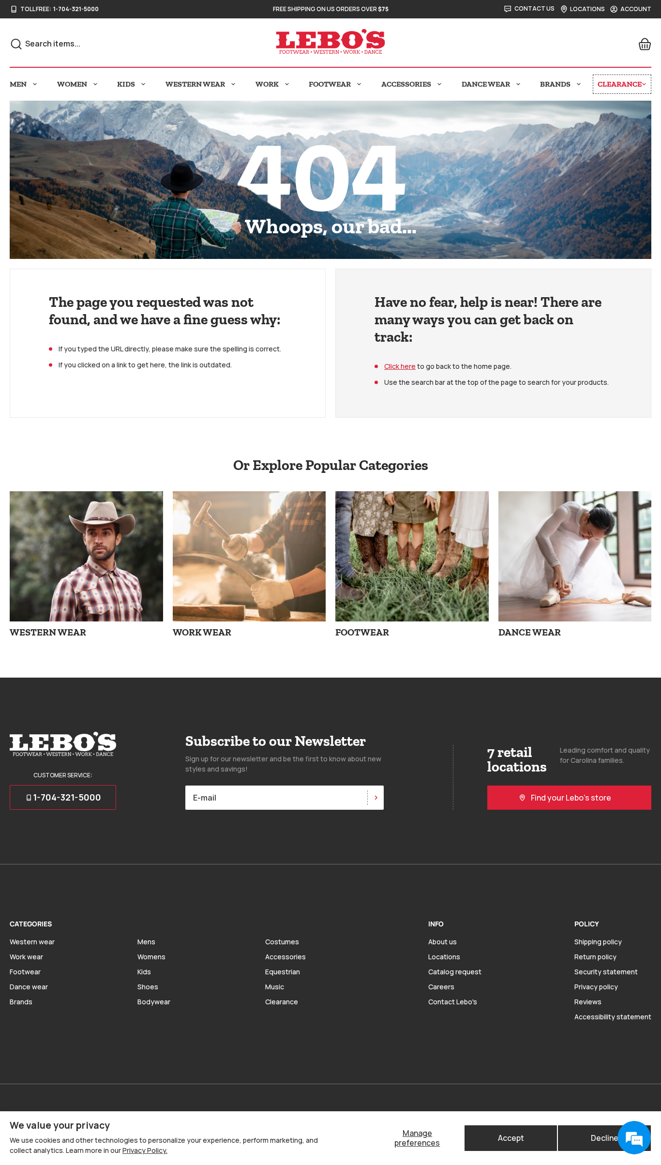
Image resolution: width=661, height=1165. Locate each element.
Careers (441, 986)
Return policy (595, 956)
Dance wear (29, 986)
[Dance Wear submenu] (518, 84)
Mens (146, 941)
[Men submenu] (35, 84)
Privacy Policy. (144, 1150)
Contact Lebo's (452, 1001)
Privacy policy (596, 986)
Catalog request (454, 971)
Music (274, 986)
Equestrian (282, 971)
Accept (511, 1138)
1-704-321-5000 (76, 9)
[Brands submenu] (579, 84)
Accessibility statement (612, 1016)
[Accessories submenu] (439, 84)
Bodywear (153, 1001)
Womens (151, 956)
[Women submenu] (95, 84)
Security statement (606, 971)
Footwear (25, 971)
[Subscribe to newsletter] (375, 797)
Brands (21, 1001)
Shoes (147, 986)
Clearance (281, 1001)
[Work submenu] (287, 84)
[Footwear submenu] (359, 84)
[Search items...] (16, 44)
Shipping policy (598, 941)
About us (442, 941)
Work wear (26, 956)
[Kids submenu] (143, 84)
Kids (144, 971)
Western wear (32, 941)
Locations (444, 956)
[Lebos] (330, 41)
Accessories (285, 956)
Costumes (282, 941)
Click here (400, 366)
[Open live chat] (633, 1137)
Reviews (587, 1001)
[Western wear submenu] (233, 84)
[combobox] (117, 43)
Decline (604, 1138)
